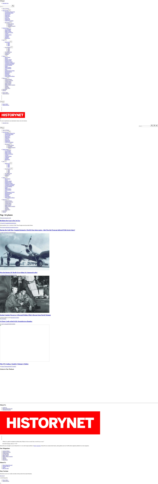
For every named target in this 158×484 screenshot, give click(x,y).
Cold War (7, 17)
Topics (3, 56)
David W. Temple (4, 223)
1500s (8, 50)
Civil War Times (8, 82)
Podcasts (4, 90)
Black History (7, 57)
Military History (8, 67)
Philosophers (7, 38)
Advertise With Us (6, 466)
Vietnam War (7, 19)
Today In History (5, 8)
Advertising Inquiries (6, 409)
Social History (7, 75)
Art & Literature (8, 68)
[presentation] (9, 10)
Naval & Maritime (8, 65)
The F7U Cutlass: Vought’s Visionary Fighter (14, 364)
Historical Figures (8, 71)
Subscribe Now (5, 3)
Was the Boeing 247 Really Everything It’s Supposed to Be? (18, 272)
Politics (6, 66)
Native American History (10, 76)
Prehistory (7, 54)
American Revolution (9, 12)
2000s (8, 43)
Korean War (7, 18)
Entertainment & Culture (10, 70)
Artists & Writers (8, 34)
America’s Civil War (9, 80)
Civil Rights (9, 24)
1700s (8, 48)
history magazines (37, 445)
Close (3, 1)
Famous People (5, 28)
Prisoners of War (8, 60)
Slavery (6, 58)
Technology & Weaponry (10, 62)
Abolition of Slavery (11, 26)
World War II (7, 16)
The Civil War (7, 14)
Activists (6, 33)
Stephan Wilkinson (5, 275)
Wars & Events (5, 10)
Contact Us (4, 407)
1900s (8, 44)
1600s (8, 49)
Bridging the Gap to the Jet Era (10, 220)
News (6, 69)
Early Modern (7, 47)
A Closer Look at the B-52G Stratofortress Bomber (16, 321)
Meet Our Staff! (5, 468)
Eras (3, 40)
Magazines (4, 78)
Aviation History (8, 81)
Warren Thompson (5, 366)
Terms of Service (5, 93)
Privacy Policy (5, 92)
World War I (7, 15)
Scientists (7, 37)
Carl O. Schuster (4, 324)
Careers (3, 467)
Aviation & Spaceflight (9, 64)
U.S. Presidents (8, 29)
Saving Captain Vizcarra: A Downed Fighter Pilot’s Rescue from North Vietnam (25, 315)
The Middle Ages (8, 52)
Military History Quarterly (10, 84)
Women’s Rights (10, 23)
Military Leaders (8, 31)
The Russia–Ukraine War (10, 11)
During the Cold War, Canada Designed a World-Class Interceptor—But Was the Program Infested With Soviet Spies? (37, 230)
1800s (8, 45)
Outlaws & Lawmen (9, 32)
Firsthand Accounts (8, 61)
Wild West (7, 74)
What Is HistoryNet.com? (7, 408)
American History (8, 79)
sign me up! (2, 475)
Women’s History (8, 59)
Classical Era (7, 53)
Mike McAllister (4, 232)
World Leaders (8, 30)
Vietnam (6, 86)
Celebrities (7, 35)
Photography (7, 72)
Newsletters (4, 89)
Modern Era (7, 42)
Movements (7, 22)
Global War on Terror (9, 20)
